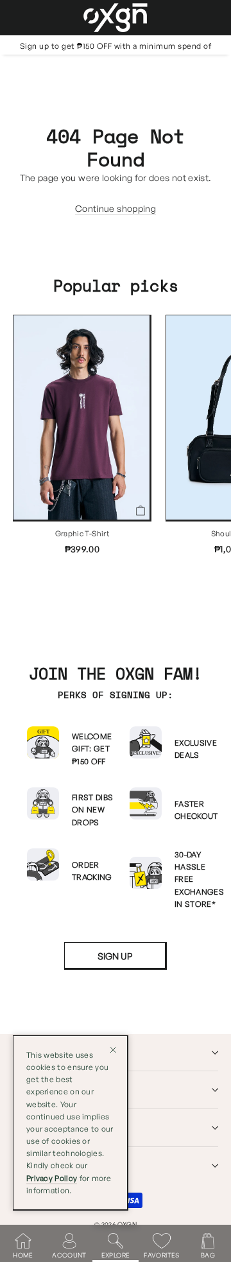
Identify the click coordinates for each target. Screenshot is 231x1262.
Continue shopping (115, 208)
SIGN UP (115, 956)
